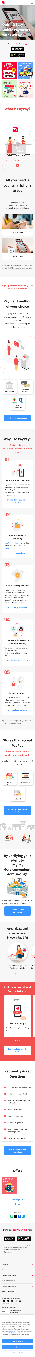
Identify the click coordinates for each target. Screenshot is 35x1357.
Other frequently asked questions (17, 1150)
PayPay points (13, 543)
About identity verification (17, 911)
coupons (7, 548)
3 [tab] (18, 974)
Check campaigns (17, 553)
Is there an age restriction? (17, 1094)
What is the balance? (15, 1109)
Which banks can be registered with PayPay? (19, 1101)
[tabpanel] (17, 954)
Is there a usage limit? (15, 1123)
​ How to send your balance (17, 660)
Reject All (17, 1347)
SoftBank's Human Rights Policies (10, 1312)
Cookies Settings (17, 1352)
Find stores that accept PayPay (17, 810)
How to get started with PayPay (17, 1050)
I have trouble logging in (16, 1138)
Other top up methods (17, 418)
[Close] (32, 1317)
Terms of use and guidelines (9, 1307)
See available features (17, 710)
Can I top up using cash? (16, 1116)
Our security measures (17, 607)
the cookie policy (12, 1331)
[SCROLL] (17, 165)
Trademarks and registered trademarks (11, 1310)
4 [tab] (20, 974)
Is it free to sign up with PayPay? (19, 1087)
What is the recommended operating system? (17, 1130)
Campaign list (17, 1199)
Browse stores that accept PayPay (17, 501)
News (17, 1204)
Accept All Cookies (17, 1341)
